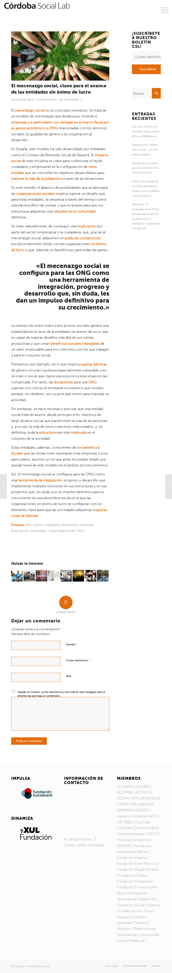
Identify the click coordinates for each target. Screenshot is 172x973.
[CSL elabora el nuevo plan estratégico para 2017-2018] (41, 576)
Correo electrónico (78, 660)
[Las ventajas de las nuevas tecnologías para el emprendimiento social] (66, 576)
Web (68, 676)
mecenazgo (38, 530)
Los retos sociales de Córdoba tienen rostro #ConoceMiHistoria (145, 131)
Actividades (71, 99)
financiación (19, 530)
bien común (34, 525)
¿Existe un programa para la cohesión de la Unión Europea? (145, 168)
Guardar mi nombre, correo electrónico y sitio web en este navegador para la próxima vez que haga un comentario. (61, 694)
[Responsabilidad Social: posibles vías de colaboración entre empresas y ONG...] (3, 486)
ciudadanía (52, 525)
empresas (86, 525)
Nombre (71, 644)
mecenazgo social (62, 530)
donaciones (69, 525)
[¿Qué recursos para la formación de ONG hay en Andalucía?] (90, 576)
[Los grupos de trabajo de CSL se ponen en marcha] (103, 576)
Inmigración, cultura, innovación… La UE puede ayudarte (145, 149)
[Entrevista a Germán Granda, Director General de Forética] (54, 576)
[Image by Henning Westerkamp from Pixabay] (60, 56)
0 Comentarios (46, 99)
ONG (80, 530)
